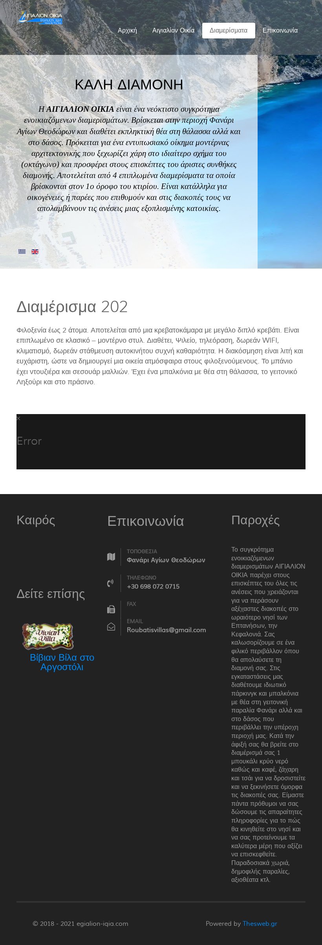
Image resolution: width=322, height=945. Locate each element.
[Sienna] (40, 16)
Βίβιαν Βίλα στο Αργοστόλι (62, 662)
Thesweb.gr (260, 924)
